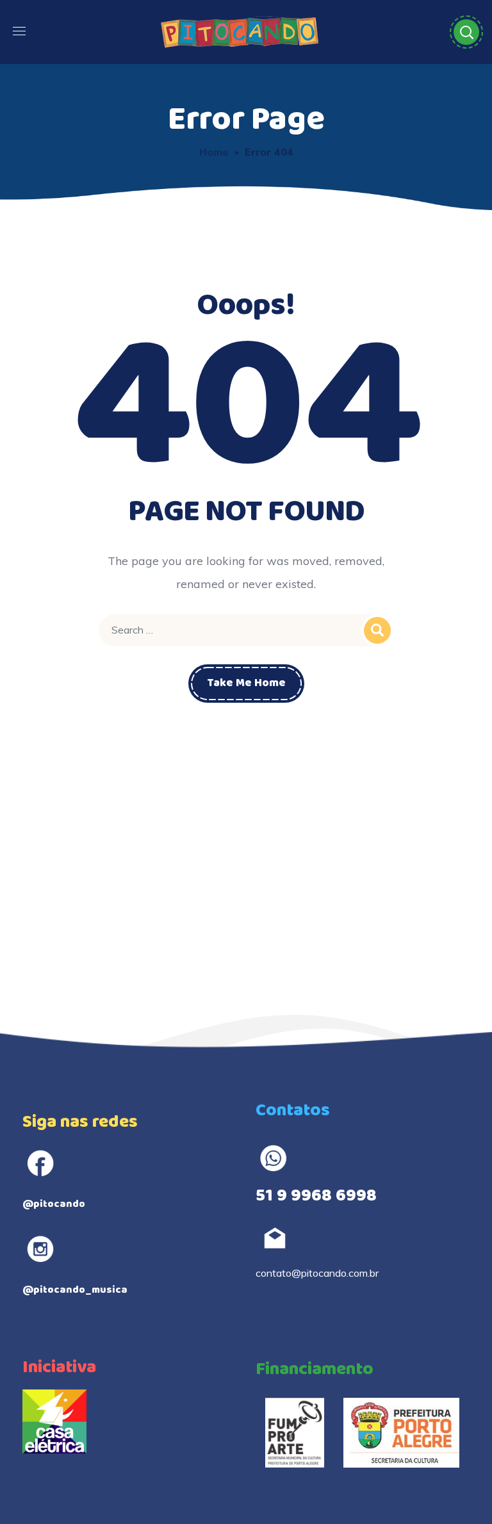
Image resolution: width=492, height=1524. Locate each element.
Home (214, 151)
